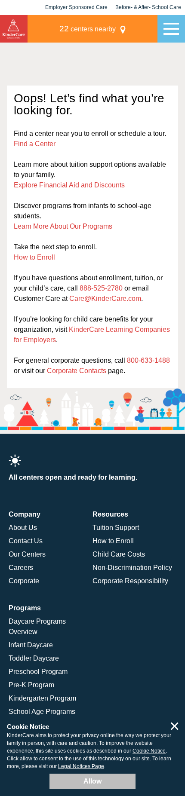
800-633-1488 (148, 360)
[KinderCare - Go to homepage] (14, 29)
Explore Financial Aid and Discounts (69, 185)
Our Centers (27, 554)
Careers (21, 567)
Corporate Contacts (76, 370)
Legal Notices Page (81, 766)
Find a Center (35, 143)
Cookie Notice (149, 751)
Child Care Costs (118, 554)
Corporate (24, 581)
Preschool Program (38, 671)
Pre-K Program (31, 685)
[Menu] (171, 29)
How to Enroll (34, 257)
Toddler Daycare (34, 658)
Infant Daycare (31, 645)
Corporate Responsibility (130, 581)
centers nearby (87, 28)
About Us (23, 527)
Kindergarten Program (42, 698)
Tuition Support (115, 527)
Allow (92, 781)
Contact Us (26, 541)
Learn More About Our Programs (63, 226)
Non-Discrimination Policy (132, 567)
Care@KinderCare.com (105, 298)
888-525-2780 (101, 288)
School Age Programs (42, 711)
